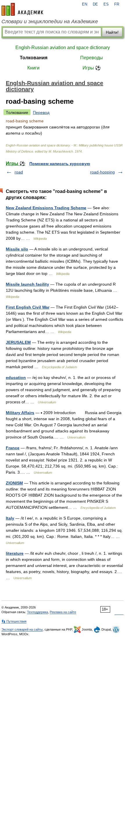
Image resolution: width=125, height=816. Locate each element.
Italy (10, 518)
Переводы (91, 57)
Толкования (33, 57)
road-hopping (102, 172)
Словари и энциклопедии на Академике (49, 21)
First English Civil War (27, 307)
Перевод (41, 112)
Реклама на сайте (63, 612)
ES (106, 4)
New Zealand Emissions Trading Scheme (46, 207)
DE (95, 4)
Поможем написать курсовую (59, 163)
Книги (33, 67)
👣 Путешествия (13, 621)
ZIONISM (14, 483)
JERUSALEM (18, 342)
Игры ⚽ (92, 67)
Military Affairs (20, 412)
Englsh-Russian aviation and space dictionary (62, 47)
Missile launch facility (27, 284)
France (12, 447)
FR (116, 4)
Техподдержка (37, 612)
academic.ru (22, 9)
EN (84, 4)
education (16, 377)
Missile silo (17, 249)
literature (15, 553)
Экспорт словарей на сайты (22, 629)
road (19, 172)
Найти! (112, 32)
